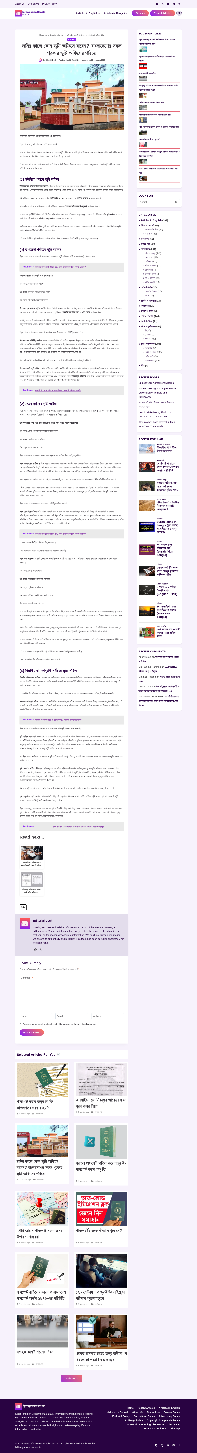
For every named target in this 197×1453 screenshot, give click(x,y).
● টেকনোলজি (144, 238)
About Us (20, 4)
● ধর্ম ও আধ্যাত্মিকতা (147, 326)
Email (60, 1016)
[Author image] (40, 60)
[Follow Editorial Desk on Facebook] (35, 949)
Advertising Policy (169, 1416)
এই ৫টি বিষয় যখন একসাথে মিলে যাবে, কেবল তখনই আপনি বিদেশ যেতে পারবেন (159, 701)
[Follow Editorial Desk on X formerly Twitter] (40, 949)
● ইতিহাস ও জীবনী (146, 311)
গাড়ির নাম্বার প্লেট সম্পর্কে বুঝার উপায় (151, 102)
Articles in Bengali (117, 1412)
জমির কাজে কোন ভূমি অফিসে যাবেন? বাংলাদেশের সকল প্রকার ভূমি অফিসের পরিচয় (39, 1167)
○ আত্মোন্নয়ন (148, 257)
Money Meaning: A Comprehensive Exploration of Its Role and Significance (157, 392)
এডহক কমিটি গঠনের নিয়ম (35, 1351)
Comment (27, 977)
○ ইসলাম (146, 338)
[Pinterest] (173, 3)
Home (41, 35)
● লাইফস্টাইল (144, 249)
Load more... (71, 1378)
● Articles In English (150, 220)
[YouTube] (168, 3)
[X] (162, 3)
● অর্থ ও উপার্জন (145, 287)
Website (97, 1016)
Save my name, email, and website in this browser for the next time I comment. (59, 1024)
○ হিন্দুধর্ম (146, 330)
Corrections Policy (144, 1416)
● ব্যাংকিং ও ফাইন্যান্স (147, 300)
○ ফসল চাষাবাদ (148, 360)
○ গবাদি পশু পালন (149, 352)
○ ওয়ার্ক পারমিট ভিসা (150, 229)
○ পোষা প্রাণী (148, 269)
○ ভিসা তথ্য (147, 233)
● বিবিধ (141, 365)
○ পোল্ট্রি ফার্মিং (148, 356)
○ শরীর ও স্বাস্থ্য (149, 253)
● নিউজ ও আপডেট (146, 225)
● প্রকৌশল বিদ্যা (145, 321)
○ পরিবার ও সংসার (150, 265)
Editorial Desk (51, 60)
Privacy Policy (49, 4)
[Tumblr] (179, 3)
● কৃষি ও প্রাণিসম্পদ (147, 344)
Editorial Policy (121, 1416)
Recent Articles (162, 13)
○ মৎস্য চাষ (147, 348)
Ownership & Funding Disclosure (145, 1424)
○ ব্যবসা (146, 295)
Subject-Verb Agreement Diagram (156, 383)
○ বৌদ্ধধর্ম (147, 334)
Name (24, 1016)
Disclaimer (174, 1424)
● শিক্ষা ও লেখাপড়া (146, 316)
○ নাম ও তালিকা (149, 278)
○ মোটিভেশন (148, 261)
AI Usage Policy (134, 1420)
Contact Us (33, 4)
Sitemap (140, 13)
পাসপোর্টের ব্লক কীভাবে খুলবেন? (99, 1230)
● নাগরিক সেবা (50, 35)
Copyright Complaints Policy (163, 1420)
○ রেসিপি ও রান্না (149, 274)
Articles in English (169, 1408)
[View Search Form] (179, 13)
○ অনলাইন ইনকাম (150, 291)
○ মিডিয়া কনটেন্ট (149, 282)
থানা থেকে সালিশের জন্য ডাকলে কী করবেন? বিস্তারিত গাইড (159, 127)
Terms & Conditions (155, 1428)
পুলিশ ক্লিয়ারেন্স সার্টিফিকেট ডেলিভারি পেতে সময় (155, 114)
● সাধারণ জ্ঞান (144, 305)
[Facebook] (157, 3)
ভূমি (23, 907)
